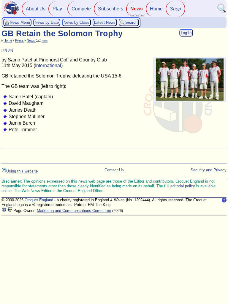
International (48, 65)
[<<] (4, 50)
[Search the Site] (222, 11)
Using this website (22, 171)
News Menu (20, 22)
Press (19, 40)
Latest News (104, 22)
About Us (35, 8)
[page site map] (9, 210)
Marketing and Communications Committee (74, 210)
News (136, 8)
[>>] (10, 50)
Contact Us (114, 170)
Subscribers (110, 8)
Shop (175, 8)
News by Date (47, 22)
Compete (81, 8)
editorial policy (182, 186)
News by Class (76, 22)
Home (156, 8)
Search (131, 22)
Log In (186, 33)
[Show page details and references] (3, 210)
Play (57, 8)
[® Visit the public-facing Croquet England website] (11, 13)
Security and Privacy (209, 170)
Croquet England (39, 200)
